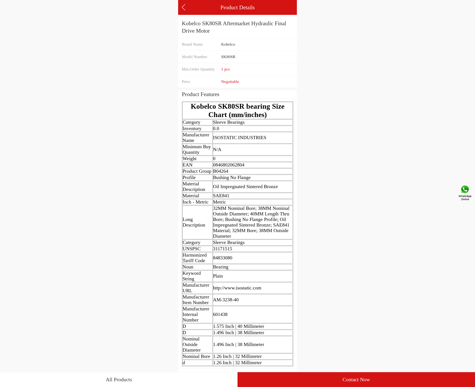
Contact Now (356, 379)
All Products (119, 379)
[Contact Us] (465, 193)
